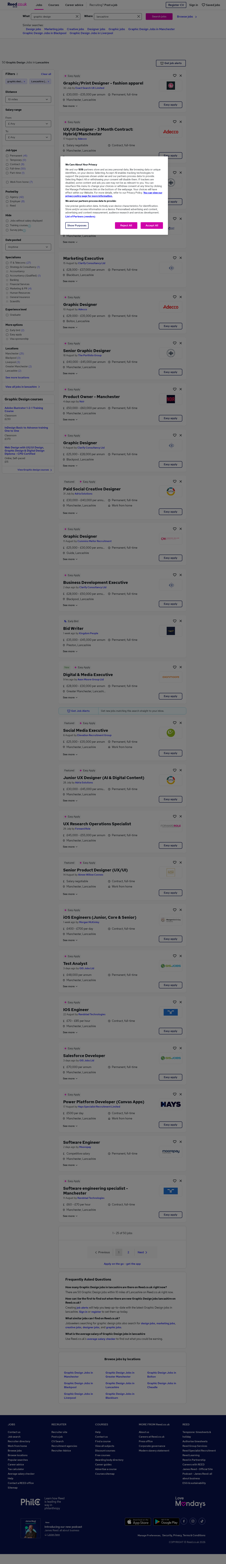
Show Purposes (77, 225)
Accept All (152, 225)
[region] (114, 195)
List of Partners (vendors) (80, 216)
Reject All (126, 225)
